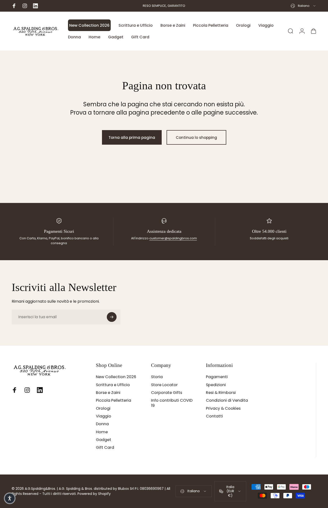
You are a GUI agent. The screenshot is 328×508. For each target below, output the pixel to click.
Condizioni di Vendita (227, 400)
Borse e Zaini (108, 392)
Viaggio (103, 416)
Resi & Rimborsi (221, 392)
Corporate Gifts (166, 392)
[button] (10, 498)
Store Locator (164, 385)
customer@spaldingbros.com (173, 238)
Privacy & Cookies (223, 408)
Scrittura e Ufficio (113, 385)
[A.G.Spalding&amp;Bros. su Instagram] (27, 390)
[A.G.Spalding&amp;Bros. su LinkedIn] (40, 390)
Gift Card (105, 447)
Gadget (103, 439)
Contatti (214, 416)
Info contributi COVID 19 (172, 403)
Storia (157, 377)
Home (102, 432)
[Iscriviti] (112, 317)
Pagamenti (217, 377)
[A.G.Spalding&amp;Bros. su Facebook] (14, 390)
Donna (102, 424)
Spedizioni (216, 385)
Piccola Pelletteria (113, 400)
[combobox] (303, 6)
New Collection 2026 (116, 377)
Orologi (103, 408)
